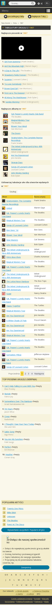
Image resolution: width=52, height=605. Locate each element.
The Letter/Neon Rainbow (17, 281)
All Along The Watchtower (15, 97)
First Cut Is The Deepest (14, 93)
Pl (47, 3)
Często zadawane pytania (21, 598)
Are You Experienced (20, 155)
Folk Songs (9, 442)
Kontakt (37, 598)
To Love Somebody (12, 84)
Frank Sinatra (16, 143)
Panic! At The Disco (15, 524)
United (9, 208)
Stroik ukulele (23, 591)
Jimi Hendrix (16, 158)
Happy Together (13, 306)
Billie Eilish (11, 512)
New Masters (12, 240)
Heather (9, 454)
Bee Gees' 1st (12, 230)
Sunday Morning (12, 102)
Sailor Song (9, 431)
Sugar (8, 294)
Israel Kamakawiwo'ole (14, 404)
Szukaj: (13, 191)
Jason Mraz (9, 412)
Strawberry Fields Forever (15, 75)
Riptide (7, 394)
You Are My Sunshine (13, 439)
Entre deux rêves (13, 257)
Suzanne (8, 79)
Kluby (46, 601)
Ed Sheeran (9, 449)
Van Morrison (17, 129)
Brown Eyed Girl (11, 88)
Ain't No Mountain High (14, 66)
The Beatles (16, 116)
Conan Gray (9, 457)
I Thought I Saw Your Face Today (19, 424)
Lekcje (31, 594)
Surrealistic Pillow (13, 355)
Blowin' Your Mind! (19, 126)
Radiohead (9, 419)
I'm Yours (8, 409)
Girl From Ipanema (12, 61)
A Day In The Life (11, 70)
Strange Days (17, 162)
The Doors (15, 133)
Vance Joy (8, 396)
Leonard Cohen (17, 169)
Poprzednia (14, 373)
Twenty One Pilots (15, 508)
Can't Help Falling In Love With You (19, 386)
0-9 (6, 574)
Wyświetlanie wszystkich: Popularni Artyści (26, 530)
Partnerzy (39, 601)
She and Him (10, 427)
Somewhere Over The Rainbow (18, 401)
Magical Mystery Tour (20, 120)
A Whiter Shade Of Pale (16, 320)
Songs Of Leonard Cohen (22, 167)
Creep (7, 416)
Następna (39, 373)
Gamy (20, 594)
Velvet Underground (19, 152)
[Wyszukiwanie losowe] (41, 4)
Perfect (7, 447)
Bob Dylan (15, 175)
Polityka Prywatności (24, 601)
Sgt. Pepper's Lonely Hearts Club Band (27, 114)
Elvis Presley (9, 389)
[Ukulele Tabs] (3, 3)
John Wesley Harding (20, 173)
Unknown (11, 516)
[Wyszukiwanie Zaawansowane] (39, 4)
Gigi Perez (8, 434)
